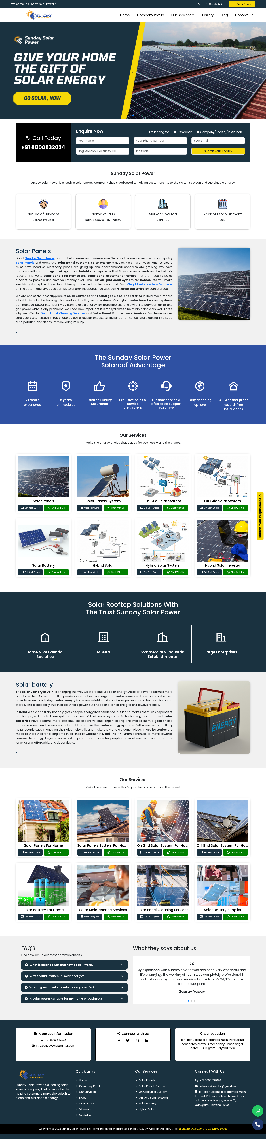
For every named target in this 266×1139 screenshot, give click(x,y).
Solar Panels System (103, 501)
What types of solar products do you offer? (61, 987)
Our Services (181, 15)
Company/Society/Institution (221, 132)
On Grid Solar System (163, 501)
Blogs (82, 1097)
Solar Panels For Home (43, 845)
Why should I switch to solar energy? (56, 976)
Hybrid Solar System (162, 565)
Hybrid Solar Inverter (222, 565)
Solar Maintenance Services (103, 909)
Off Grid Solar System (222, 501)
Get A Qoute (243, 4)
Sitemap (84, 1109)
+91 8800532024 (211, 4)
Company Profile (150, 15)
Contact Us (244, 15)
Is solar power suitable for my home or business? (65, 998)
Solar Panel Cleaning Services (63, 313)
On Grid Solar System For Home (164, 845)
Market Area (86, 1115)
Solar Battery (43, 565)
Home (125, 15)
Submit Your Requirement (260, 517)
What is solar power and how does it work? (61, 965)
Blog (224, 15)
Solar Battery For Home (43, 909)
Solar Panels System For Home (103, 845)
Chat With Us (58, 507)
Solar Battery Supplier (222, 909)
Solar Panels (43, 501)
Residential (185, 132)
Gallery (208, 15)
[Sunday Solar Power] (119, 1040)
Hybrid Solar (103, 565)
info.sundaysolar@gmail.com (55, 1045)
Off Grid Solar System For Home (224, 845)
